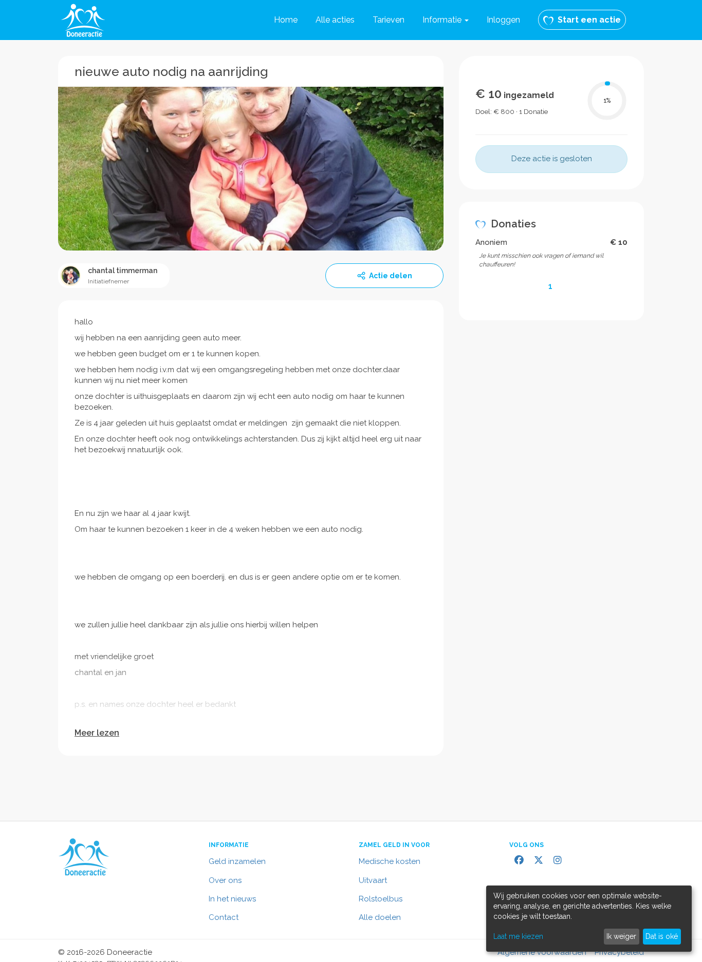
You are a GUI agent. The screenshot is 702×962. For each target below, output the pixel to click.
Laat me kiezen (518, 936)
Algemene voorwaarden (541, 952)
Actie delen (390, 276)
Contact (223, 917)
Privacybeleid (619, 952)
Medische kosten (389, 861)
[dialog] (589, 919)
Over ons (225, 880)
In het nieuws (232, 898)
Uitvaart (373, 880)
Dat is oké (661, 936)
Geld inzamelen (237, 861)
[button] (445, 20)
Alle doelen (380, 917)
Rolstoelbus (380, 898)
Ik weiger (621, 936)
